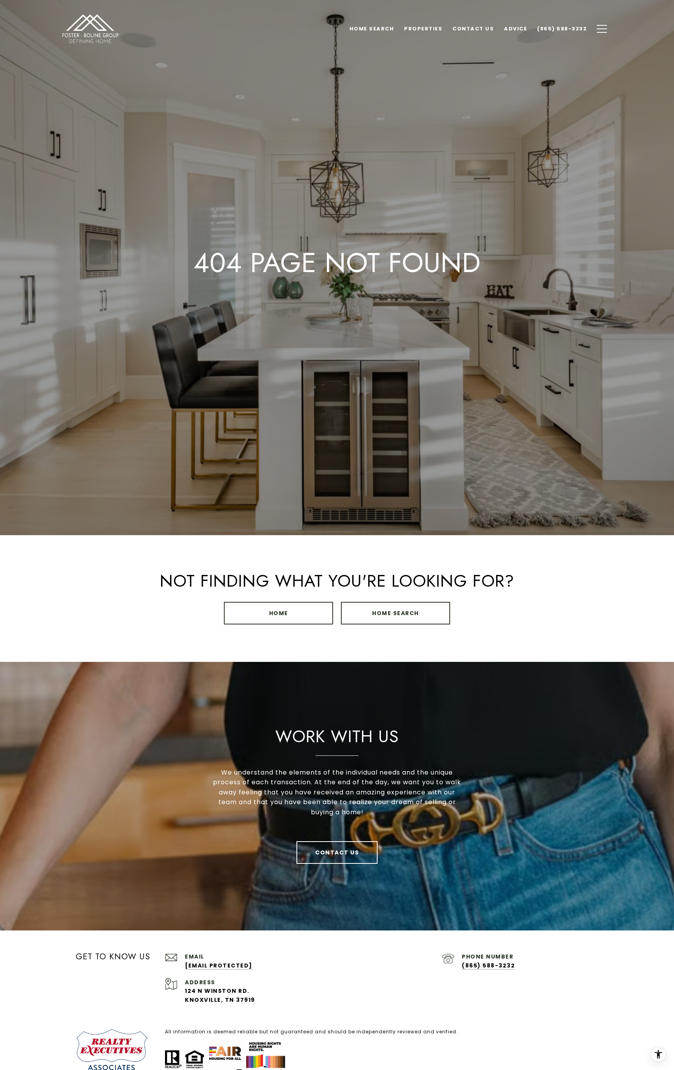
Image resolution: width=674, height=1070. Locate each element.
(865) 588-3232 (488, 965)
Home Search (395, 613)
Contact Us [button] (337, 852)
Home (278, 613)
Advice (515, 28)
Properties (423, 28)
